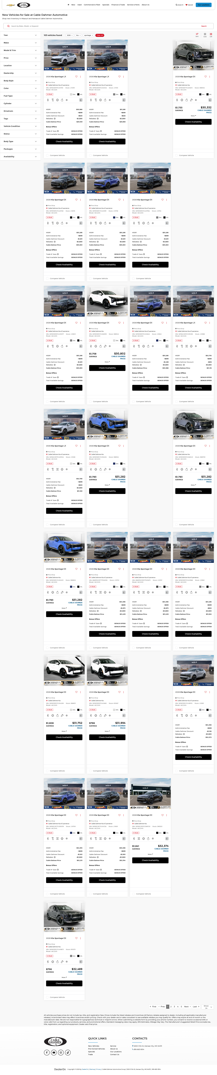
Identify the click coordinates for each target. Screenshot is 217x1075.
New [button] (73, 5)
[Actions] (80, 77)
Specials (91, 1052)
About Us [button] (145, 5)
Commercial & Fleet (92, 5)
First (153, 1007)
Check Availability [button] (64, 141)
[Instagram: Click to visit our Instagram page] (61, 1052)
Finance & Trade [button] (118, 5)
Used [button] (79, 5)
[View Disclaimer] (67, 100)
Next (187, 1007)
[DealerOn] (60, 1069)
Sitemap (92, 1069)
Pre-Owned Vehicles (96, 1049)
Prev (162, 1007)
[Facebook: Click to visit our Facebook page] (47, 1052)
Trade (90, 1054)
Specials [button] (105, 5)
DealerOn (85, 1069)
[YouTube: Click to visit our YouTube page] (54, 1052)
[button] (82, 55)
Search (203, 26)
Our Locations (203, 5)
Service (113, 1046)
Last (195, 1007)
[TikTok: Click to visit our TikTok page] (68, 1052)
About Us (114, 1049)
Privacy (98, 1069)
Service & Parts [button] (133, 5)
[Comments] (80, 99)
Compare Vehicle (57, 155)
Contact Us (114, 1054)
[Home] (68, 4)
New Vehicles (93, 1046)
